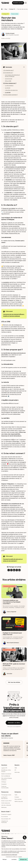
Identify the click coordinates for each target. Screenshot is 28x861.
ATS (13, 439)
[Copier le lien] (9, 570)
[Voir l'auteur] (10, 34)
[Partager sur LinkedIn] (14, 570)
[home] (5, 3)
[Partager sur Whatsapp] (19, 570)
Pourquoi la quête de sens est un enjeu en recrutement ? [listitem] (13, 560)
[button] (25, 2)
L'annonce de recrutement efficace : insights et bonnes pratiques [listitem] (14, 315)
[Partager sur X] (17, 570)
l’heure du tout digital (8, 208)
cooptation (6, 282)
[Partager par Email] (11, 570)
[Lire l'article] (14, 599)
